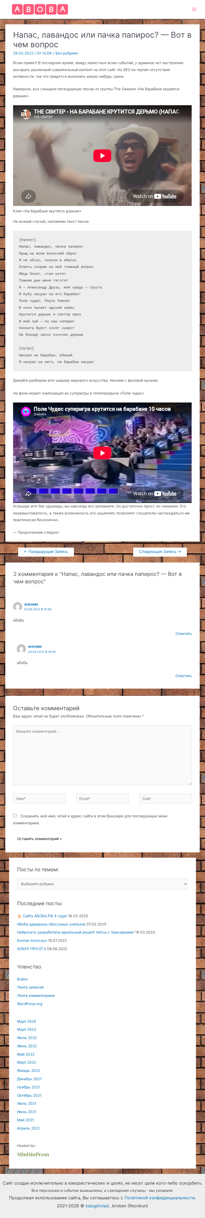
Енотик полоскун (32, 940)
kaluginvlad (97, 1205)
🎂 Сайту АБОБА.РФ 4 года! (42, 916)
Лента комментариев (36, 995)
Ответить (183, 633)
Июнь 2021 (26, 1112)
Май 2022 (25, 1054)
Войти (22, 979)
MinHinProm (33, 1155)
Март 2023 (26, 1029)
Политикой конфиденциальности (159, 1197)
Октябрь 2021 (29, 1095)
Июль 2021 (26, 1103)
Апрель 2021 (28, 1128)
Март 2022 (26, 1062)
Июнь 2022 (27, 1046)
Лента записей (30, 987)
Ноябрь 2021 (28, 1087)
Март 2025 (26, 1021)
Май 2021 (25, 1120)
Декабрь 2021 (29, 1079)
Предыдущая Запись (46, 551)
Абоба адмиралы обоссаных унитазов (51, 924)
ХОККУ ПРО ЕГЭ (31, 949)
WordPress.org (29, 1004)
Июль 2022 (27, 1038)
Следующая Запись (160, 551)
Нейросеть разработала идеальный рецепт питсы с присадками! (75, 932)
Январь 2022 (28, 1070)
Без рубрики (67, 53)
